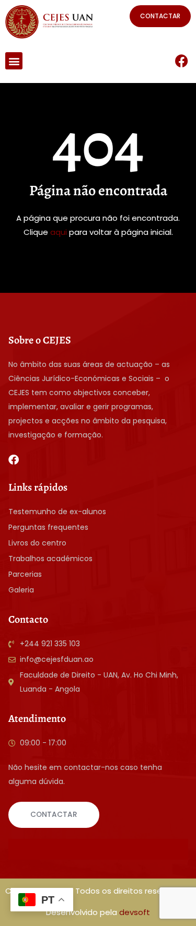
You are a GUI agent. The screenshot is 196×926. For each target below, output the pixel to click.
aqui (58, 232)
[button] (13, 60)
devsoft (134, 912)
